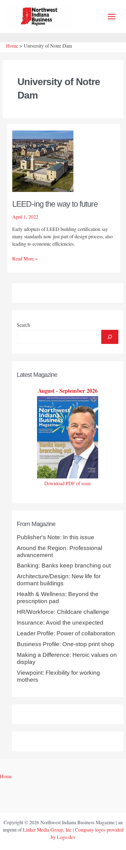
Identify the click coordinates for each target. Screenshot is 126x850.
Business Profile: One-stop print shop (65, 644)
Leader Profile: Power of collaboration (66, 633)
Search (23, 325)
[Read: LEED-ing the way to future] (42, 160)
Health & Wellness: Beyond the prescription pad (57, 597)
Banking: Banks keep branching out (64, 565)
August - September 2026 (68, 390)
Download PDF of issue (67, 483)
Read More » (25, 258)
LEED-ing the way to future (55, 204)
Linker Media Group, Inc (47, 829)
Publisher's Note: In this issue (55, 537)
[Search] (109, 337)
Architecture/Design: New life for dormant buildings (59, 580)
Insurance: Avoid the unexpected (60, 622)
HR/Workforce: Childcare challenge (63, 612)
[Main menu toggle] (111, 16)
